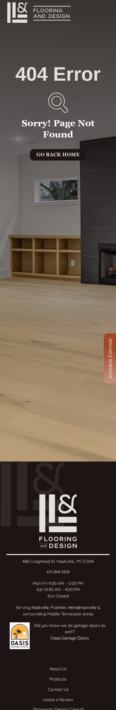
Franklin (58, 607)
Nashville (40, 607)
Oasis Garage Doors (69, 638)
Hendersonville (82, 607)
